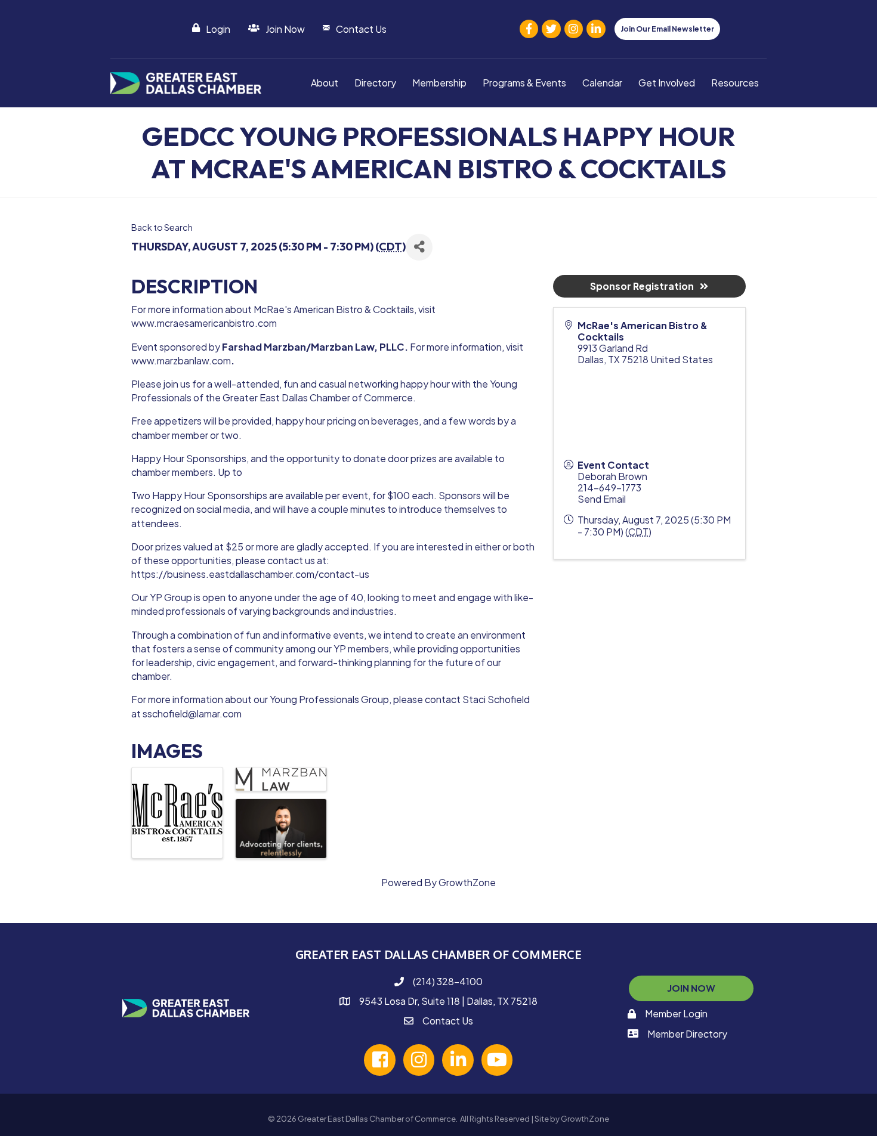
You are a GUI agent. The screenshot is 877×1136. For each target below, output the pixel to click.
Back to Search (162, 227)
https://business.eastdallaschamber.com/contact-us (250, 574)
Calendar (602, 82)
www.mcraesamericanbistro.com (204, 323)
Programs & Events (524, 82)
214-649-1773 (609, 487)
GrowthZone (467, 882)
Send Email (602, 499)
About (324, 82)
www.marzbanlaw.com (181, 360)
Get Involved (666, 82)
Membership (439, 82)
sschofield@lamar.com (192, 713)
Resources (735, 82)
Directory (375, 82)
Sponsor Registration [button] (642, 286)
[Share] (419, 247)
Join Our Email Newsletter (667, 28)
